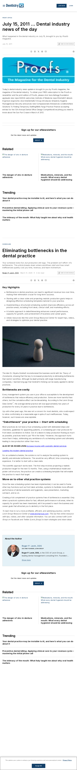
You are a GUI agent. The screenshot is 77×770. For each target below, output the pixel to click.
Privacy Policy (67, 760)
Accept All (38, 766)
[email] (46, 52)
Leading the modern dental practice (17, 451)
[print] (74, 52)
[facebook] (31, 52)
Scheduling (6, 244)
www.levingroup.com (39, 514)
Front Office (7, 17)
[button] (3, 5)
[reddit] (42, 52)
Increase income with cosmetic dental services (47, 446)
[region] (38, 763)
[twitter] (38, 52)
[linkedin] (35, 52)
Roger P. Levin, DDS (10, 273)
